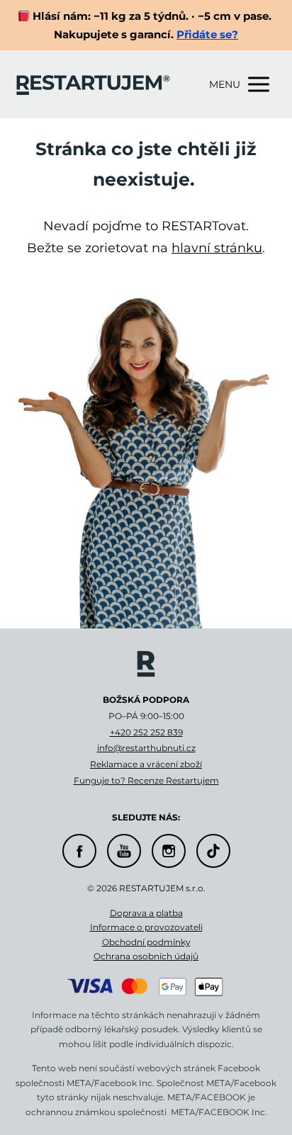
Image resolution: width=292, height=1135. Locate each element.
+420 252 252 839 (146, 732)
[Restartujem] (93, 84)
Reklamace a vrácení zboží (146, 764)
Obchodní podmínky (146, 942)
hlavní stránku (217, 248)
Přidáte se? (207, 34)
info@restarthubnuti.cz (146, 747)
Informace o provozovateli (146, 927)
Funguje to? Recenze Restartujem (146, 780)
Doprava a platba (146, 913)
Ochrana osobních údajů (146, 956)
